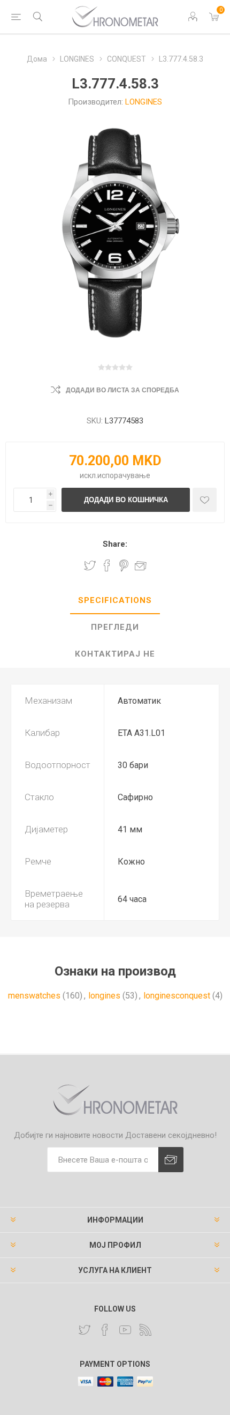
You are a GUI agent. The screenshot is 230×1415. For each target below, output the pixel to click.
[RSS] (145, 1329)
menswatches (34, 995)
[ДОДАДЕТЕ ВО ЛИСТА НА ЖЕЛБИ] (205, 500)
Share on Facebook (107, 565)
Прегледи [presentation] (115, 627)
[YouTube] (125, 1329)
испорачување (123, 475)
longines (104, 995)
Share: (115, 544)
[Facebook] (104, 1329)
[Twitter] (84, 1329)
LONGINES (143, 102)
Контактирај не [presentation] (115, 654)
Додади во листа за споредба (122, 390)
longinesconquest (176, 995)
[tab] (115, 600)
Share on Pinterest (123, 565)
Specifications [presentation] (115, 600)
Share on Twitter (90, 565)
